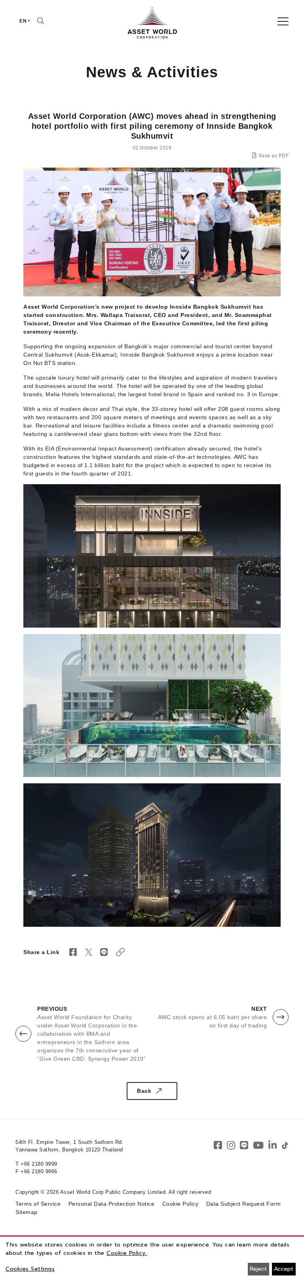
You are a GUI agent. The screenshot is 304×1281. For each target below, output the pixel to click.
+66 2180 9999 (39, 1164)
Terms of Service (38, 1204)
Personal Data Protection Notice (111, 1204)
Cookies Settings (30, 1269)
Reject (258, 1269)
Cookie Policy (180, 1204)
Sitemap (26, 1212)
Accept (283, 1269)
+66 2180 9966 (39, 1171)
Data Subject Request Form (243, 1204)
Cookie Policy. (126, 1253)
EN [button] (23, 21)
